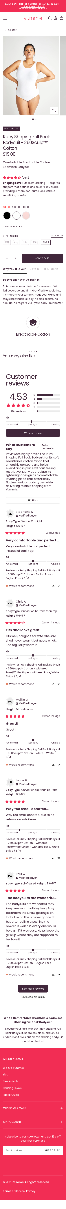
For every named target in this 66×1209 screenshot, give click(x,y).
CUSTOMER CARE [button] (14, 1108)
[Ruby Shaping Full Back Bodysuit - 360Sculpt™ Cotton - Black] (7, 215)
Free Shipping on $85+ (33, 8)
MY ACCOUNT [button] (12, 1122)
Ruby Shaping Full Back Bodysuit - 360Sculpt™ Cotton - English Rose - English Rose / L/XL (33, 963)
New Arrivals (10, 1081)
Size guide (57, 235)
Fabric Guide (11, 1095)
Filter (35, 500)
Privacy (30, 1191)
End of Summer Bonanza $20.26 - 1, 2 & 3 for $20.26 (40, 5)
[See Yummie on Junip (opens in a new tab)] (41, 997)
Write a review (33, 433)
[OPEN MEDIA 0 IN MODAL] (54, 110)
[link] (16, 178)
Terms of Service (14, 1191)
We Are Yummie (13, 1068)
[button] (5, 18)
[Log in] (56, 18)
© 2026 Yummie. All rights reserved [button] (26, 1182)
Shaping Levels (12, 1088)
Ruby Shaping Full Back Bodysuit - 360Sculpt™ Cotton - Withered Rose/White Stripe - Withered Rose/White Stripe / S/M (33, 670)
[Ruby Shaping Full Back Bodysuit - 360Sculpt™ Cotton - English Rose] (26, 215)
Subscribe (52, 1150)
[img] (49, 447)
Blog (5, 1074)
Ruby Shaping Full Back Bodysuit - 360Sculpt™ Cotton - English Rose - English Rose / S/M (33, 574)
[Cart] (61, 18)
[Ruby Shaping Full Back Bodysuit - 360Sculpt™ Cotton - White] (16, 215)
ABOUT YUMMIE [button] (13, 1059)
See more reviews (33, 988)
